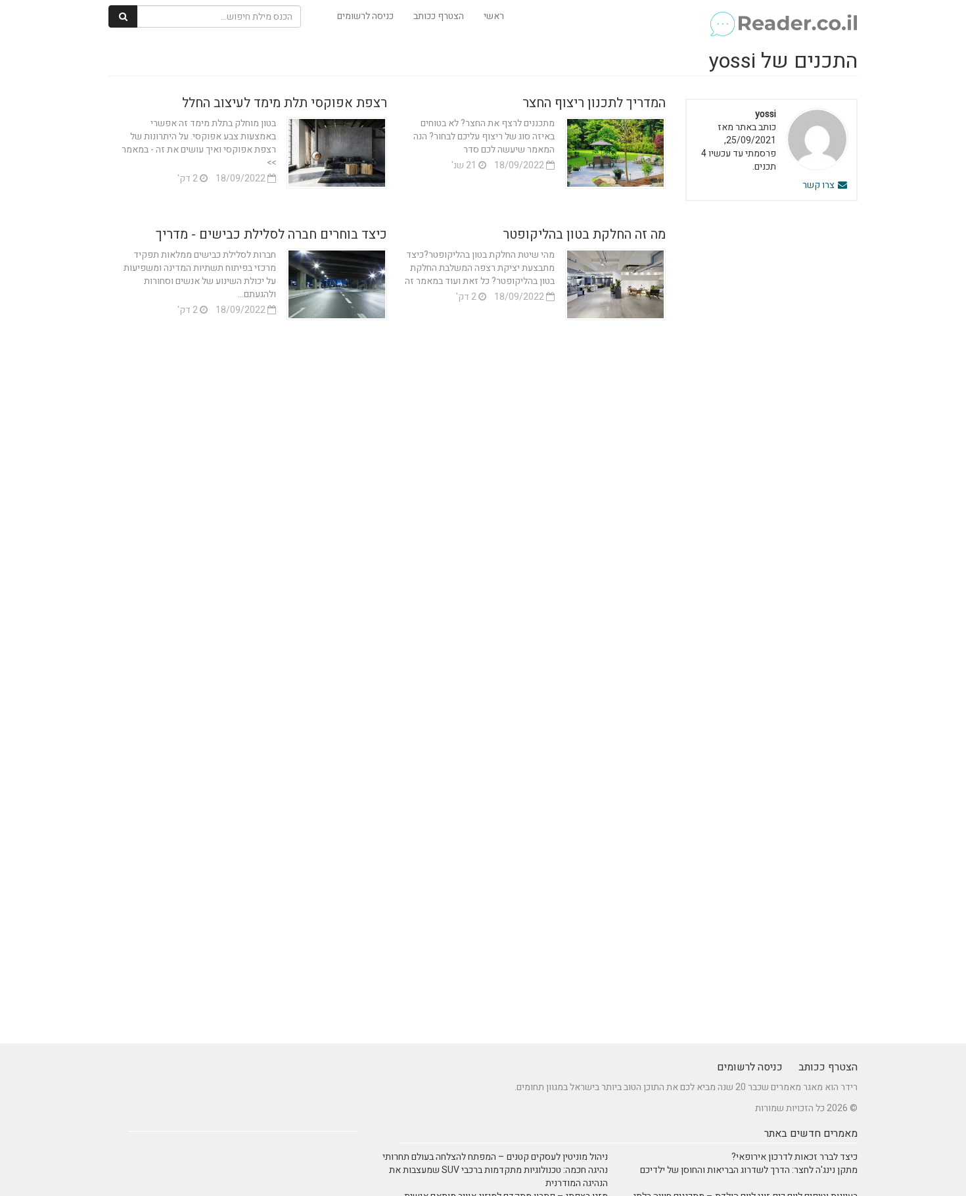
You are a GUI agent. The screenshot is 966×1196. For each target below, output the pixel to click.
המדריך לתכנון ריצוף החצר (594, 102)
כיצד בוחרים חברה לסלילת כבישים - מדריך (271, 234)
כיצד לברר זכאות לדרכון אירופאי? (794, 1157)
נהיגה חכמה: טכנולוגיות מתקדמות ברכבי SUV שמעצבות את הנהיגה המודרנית (498, 1176)
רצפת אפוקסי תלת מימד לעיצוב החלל (284, 102)
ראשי (494, 16)
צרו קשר (819, 185)
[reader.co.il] (783, 16)
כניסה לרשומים (365, 16)
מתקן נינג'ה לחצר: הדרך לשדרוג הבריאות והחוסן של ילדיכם (749, 1170)
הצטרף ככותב (438, 16)
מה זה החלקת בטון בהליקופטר (584, 234)
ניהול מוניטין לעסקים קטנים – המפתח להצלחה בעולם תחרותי (495, 1157)
